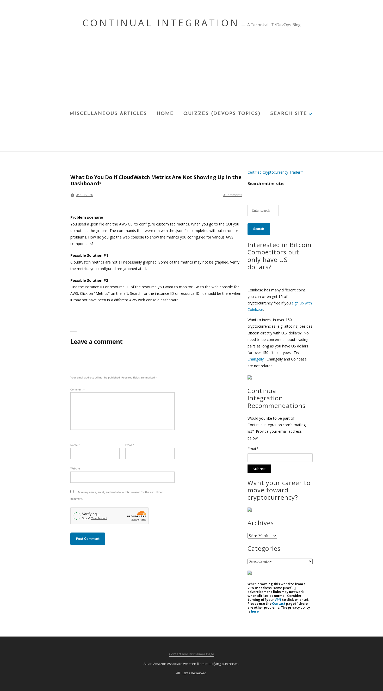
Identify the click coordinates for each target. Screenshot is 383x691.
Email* (253, 449)
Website (75, 468)
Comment (77, 389)
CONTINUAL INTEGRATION (160, 22)
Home (165, 114)
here (254, 611)
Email (129, 445)
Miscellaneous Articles (108, 114)
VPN (278, 599)
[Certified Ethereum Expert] (250, 573)
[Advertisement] (191, 70)
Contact (278, 603)
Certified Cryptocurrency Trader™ (275, 172)
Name (75, 445)
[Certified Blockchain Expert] (250, 378)
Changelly (256, 359)
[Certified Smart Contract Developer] (250, 510)
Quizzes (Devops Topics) (222, 114)
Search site (288, 114)
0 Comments (232, 194)
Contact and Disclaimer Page (191, 654)
